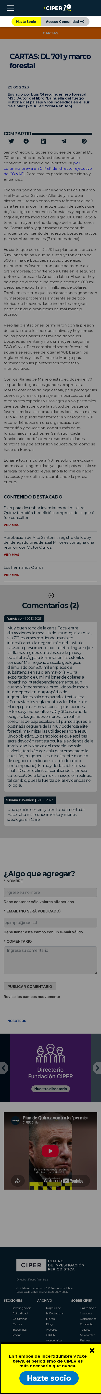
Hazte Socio (26, 21)
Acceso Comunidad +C (65, 21)
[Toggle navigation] (10, 8)
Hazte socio (49, 1378)
